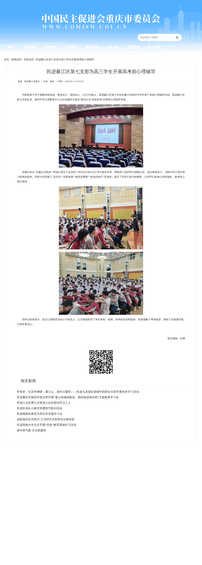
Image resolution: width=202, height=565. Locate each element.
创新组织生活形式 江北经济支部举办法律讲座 (45, 419)
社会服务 (113, 47)
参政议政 (92, 47)
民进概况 (30, 47)
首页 (10, 47)
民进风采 (133, 47)
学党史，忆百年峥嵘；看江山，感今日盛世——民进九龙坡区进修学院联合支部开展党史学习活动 (78, 391)
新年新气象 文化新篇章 (31, 430)
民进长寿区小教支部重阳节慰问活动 (39, 408)
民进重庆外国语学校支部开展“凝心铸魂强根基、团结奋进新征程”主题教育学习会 (68, 397)
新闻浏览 (51, 47)
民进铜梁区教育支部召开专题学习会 (39, 413)
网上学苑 (154, 47)
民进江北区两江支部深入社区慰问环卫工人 (44, 402)
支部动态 (29, 59)
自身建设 (71, 47)
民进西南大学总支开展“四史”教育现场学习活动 (46, 424)
